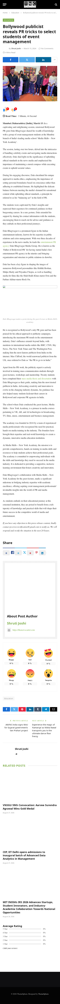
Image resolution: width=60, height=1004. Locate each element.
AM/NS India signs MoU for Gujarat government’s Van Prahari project (16, 727)
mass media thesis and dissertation (36, 378)
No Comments (47, 48)
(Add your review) (10, 948)
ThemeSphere (43, 994)
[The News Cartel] (30, 4)
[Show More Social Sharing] (54, 59)
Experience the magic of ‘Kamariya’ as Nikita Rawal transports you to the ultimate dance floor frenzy (44, 730)
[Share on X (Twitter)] (27, 59)
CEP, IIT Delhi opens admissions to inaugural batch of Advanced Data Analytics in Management (24, 855)
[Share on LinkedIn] (43, 59)
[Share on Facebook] (10, 59)
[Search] (55, 4)
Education (8, 20)
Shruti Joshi (16, 48)
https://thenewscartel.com (24, 629)
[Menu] (4, 4)
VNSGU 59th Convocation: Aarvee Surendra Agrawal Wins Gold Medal (30, 806)
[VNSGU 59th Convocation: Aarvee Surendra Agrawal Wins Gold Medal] (30, 786)
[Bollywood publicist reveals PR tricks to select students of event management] (30, 83)
